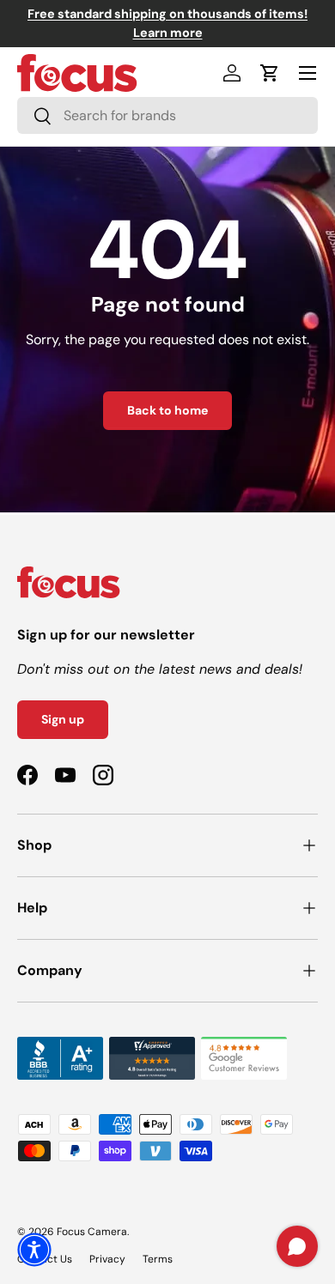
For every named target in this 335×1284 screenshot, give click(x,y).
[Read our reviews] (60, 1047)
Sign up (62, 719)
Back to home (167, 410)
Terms (158, 1259)
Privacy (107, 1259)
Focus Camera (92, 1232)
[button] (270, 73)
